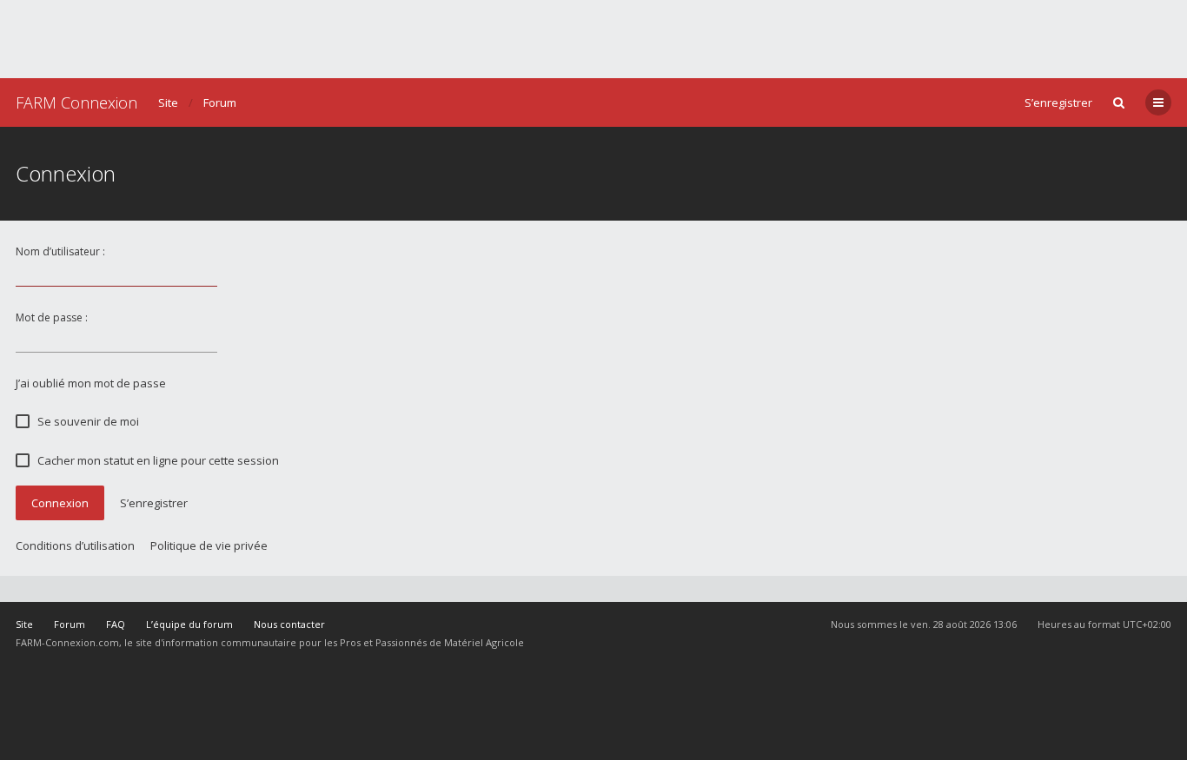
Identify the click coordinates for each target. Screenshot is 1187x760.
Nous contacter (289, 624)
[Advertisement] (593, 39)
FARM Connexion (76, 102)
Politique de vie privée (209, 545)
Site (168, 102)
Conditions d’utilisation (75, 545)
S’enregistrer (1058, 102)
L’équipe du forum (189, 624)
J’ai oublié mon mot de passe (91, 383)
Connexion (60, 503)
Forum (219, 102)
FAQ (115, 624)
